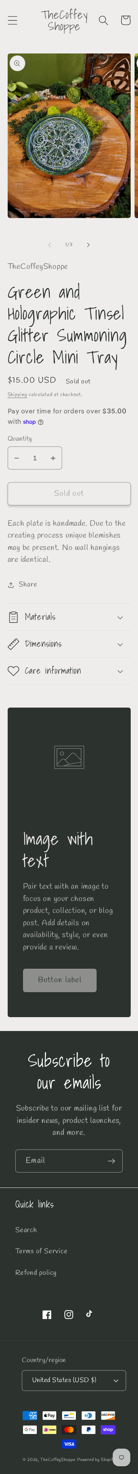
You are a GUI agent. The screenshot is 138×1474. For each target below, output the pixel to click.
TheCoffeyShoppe (58, 1459)
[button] (12, 20)
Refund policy (36, 1272)
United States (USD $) (64, 1380)
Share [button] (28, 584)
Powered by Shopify (96, 1459)
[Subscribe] (111, 1161)
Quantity (20, 439)
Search (26, 1230)
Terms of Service (41, 1251)
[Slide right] (88, 245)
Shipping (17, 394)
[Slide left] (49, 245)
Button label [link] (60, 980)
